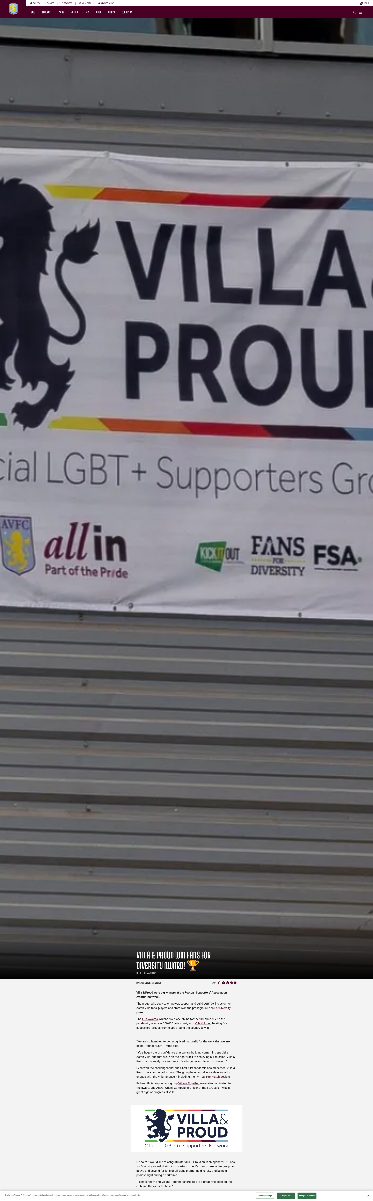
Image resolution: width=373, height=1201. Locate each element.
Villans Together (188, 1083)
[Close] (368, 1195)
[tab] (34, 3)
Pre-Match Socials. (218, 1076)
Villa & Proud (203, 1023)
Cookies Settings (265, 1195)
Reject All (286, 1195)
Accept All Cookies (307, 1195)
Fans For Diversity (219, 1008)
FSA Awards (150, 1019)
